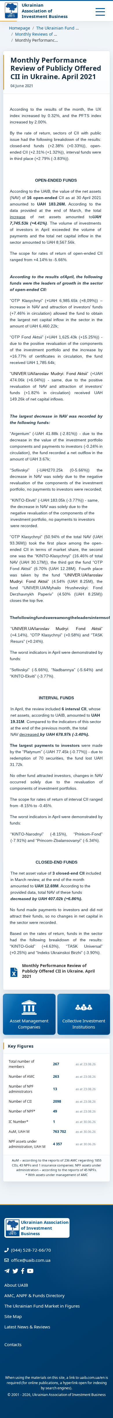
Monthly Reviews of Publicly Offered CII (53, 34)
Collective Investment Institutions (83, 1024)
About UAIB (16, 1285)
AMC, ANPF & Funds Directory (34, 1295)
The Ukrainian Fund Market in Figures (73, 28)
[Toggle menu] (100, 12)
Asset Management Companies (29, 1024)
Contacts (12, 1344)
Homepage (19, 28)
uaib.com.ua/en (92, 1377)
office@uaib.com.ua (30, 1260)
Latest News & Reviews (27, 1327)
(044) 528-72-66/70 (30, 1250)
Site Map (13, 1316)
